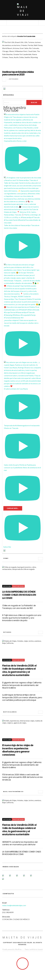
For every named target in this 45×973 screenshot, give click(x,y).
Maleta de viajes (23, 937)
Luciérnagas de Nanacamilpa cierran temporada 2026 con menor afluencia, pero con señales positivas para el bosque (22, 697)
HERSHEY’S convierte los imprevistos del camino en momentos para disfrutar (19, 843)
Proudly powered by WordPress (12, 949)
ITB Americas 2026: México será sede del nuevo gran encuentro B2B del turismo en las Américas (22, 777)
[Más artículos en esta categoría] (40, 558)
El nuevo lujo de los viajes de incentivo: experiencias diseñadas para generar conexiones (17, 750)
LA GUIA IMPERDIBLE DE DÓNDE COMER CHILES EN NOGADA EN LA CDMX (19, 595)
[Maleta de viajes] (22, 10)
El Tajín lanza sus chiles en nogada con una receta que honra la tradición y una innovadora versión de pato (21, 618)
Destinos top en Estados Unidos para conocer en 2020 (18, 73)
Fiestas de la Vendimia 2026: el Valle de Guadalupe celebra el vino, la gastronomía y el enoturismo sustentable (19, 670)
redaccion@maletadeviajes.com (14, 905)
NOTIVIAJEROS (13, 79)
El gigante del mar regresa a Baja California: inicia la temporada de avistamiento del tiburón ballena (22, 685)
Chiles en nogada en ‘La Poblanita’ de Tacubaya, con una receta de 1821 (19, 606)
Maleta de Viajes (18, 586)
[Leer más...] (4, 79)
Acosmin (40, 949)
